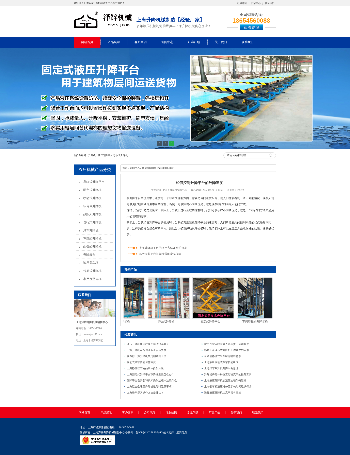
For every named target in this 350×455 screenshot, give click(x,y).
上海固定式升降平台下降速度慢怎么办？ (150, 374)
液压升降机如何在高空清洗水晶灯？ (148, 344)
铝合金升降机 (92, 206)
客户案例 (140, 42)
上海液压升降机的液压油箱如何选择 (225, 380)
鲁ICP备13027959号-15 (149, 432)
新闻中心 (167, 42)
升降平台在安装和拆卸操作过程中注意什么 (152, 380)
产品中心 (256, 3)
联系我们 (269, 3)
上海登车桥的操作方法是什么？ (145, 392)
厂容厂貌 (194, 42)
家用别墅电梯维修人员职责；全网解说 (226, 344)
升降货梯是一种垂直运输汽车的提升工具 (228, 374)
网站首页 (87, 42)
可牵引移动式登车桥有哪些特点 (222, 356)
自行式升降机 (92, 222)
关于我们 (221, 42)
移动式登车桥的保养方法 (141, 362)
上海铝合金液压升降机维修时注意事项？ (150, 386)
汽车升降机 (90, 230)
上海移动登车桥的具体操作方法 (145, 368)
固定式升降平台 (203, 321)
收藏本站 (242, 3)
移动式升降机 (92, 198)
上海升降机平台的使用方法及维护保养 (163, 247)
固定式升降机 (92, 190)
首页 (125, 168)
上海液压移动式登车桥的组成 (221, 362)
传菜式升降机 (92, 271)
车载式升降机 (92, 238)
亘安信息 (181, 432)
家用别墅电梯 (92, 279)
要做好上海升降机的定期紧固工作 (146, 356)
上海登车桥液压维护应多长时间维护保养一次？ (229, 386)
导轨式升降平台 (94, 181)
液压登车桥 (90, 262)
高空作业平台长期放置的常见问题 (160, 254)
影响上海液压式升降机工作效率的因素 (226, 350)
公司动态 (149, 412)
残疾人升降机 (92, 214)
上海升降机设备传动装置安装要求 (146, 350)
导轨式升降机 (158, 321)
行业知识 (171, 412)
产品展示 (114, 42)
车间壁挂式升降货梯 (247, 321)
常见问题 (192, 412)
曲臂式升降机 (92, 246)
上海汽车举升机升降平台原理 (221, 368)
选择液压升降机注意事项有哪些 (222, 392)
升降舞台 (89, 254)
